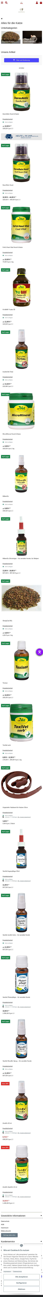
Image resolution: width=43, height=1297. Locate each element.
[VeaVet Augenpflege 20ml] (21, 848)
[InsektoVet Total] (21, 349)
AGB (2, 1224)
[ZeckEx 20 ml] (21, 1100)
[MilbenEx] (21, 473)
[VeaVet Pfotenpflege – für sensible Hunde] (21, 974)
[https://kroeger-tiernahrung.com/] (21, 10)
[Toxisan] (21, 660)
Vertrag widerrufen (9, 1235)
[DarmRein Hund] (21, 162)
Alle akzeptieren (21, 1277)
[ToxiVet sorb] (21, 722)
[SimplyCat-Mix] (21, 598)
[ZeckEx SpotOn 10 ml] (21, 1164)
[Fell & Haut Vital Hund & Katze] (21, 224)
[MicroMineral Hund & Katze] (21, 411)
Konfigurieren (21, 1283)
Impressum (7, 1271)
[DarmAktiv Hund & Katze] (21, 91)
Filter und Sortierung (23, 60)
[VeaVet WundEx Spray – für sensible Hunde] (21, 1038)
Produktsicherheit (8, 119)
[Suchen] (6, 2)
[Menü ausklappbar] (2, 2)
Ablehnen (21, 1289)
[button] (37, 2)
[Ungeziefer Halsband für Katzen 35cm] (21, 784)
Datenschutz (17, 1271)
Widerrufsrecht (6, 1231)
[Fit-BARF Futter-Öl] (21, 287)
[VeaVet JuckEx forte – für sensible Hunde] (21, 912)
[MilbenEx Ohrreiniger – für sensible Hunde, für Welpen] (21, 536)
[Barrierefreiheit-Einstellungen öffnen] (39, 652)
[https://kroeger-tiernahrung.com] (21, 136)
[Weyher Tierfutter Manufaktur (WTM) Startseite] (21, 3)
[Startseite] (1, 19)
